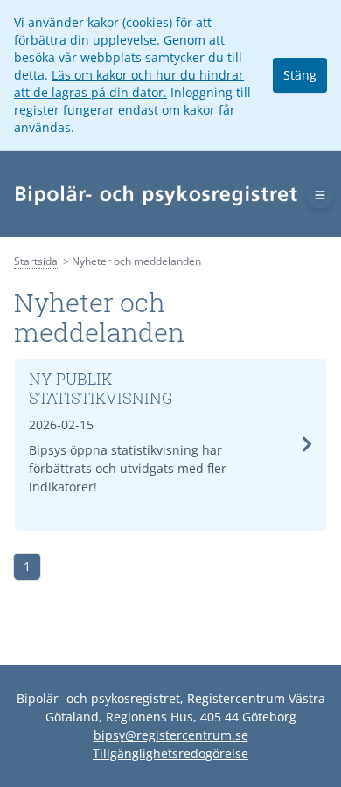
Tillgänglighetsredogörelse (170, 753)
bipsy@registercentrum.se (171, 735)
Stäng (300, 74)
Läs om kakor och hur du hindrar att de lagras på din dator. (129, 83)
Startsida (36, 261)
